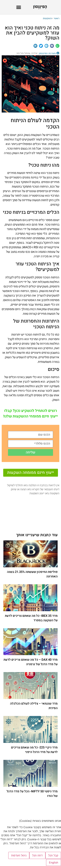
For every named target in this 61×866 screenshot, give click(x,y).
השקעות (47, 18)
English (53, 862)
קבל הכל (53, 855)
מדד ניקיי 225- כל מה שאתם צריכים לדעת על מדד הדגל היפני (34, 749)
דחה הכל (37, 855)
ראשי (56, 18)
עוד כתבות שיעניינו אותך (37, 535)
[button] (18, 7)
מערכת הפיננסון (47, 53)
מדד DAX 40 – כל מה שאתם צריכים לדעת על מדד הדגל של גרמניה (31, 662)
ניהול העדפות (18, 855)
